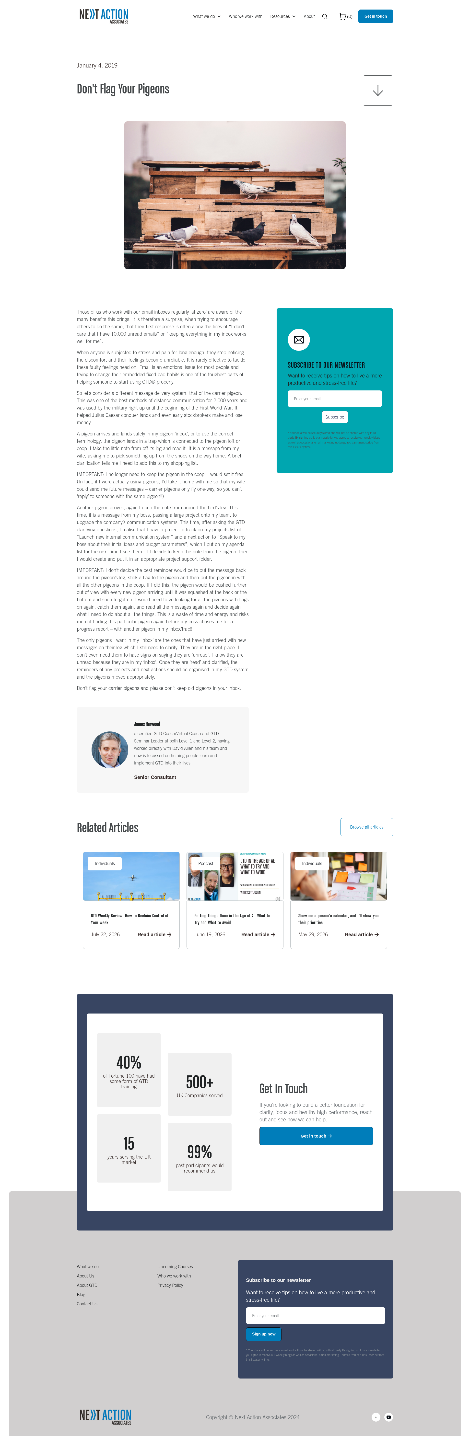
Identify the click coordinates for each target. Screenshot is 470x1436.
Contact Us (87, 1303)
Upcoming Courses (175, 1266)
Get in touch (375, 16)
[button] (207, 16)
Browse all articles (367, 827)
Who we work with (245, 16)
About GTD (87, 1285)
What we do (88, 1266)
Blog (81, 1294)
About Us (85, 1275)
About (309, 16)
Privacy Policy (170, 1285)
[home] (104, 16)
